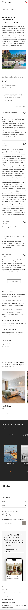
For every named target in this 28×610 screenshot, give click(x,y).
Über (3, 493)
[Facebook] (3, 514)
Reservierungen (6, 497)
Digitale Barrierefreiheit (8, 602)
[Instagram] (6, 514)
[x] (10, 514)
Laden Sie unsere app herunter (12, 550)
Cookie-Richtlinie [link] (6, 596)
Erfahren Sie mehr (8, 100)
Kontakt (4, 505)
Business (4, 501)
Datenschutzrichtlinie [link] (8, 590)
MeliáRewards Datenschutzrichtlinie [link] (11, 593)
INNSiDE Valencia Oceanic (10, 9)
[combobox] (22, 2)
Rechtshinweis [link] (6, 586)
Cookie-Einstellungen (8, 599)
